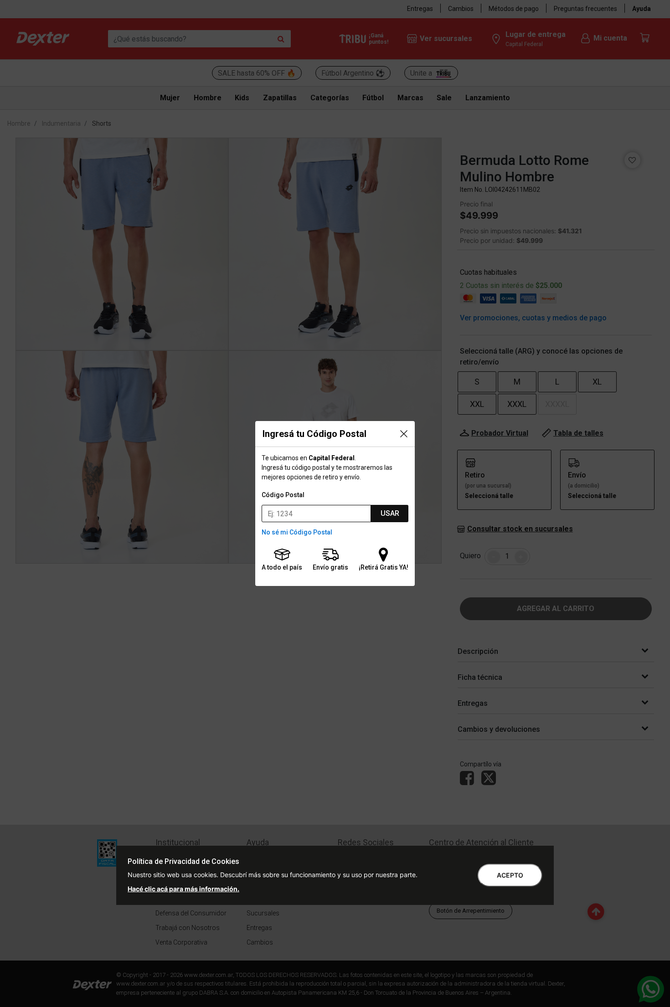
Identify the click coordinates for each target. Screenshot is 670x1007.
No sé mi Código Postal (297, 532)
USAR (390, 513)
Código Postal (283, 494)
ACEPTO (510, 875)
